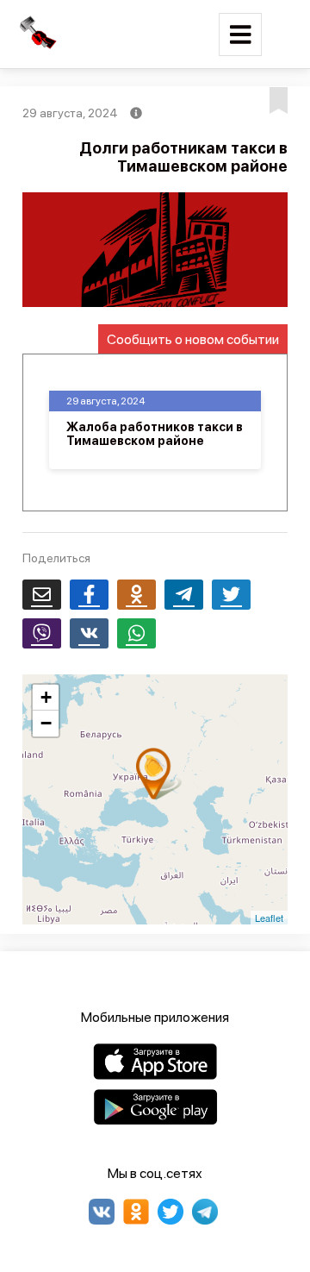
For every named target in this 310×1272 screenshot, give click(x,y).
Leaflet (269, 917)
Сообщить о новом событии (193, 339)
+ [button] (46, 697)
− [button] (46, 723)
